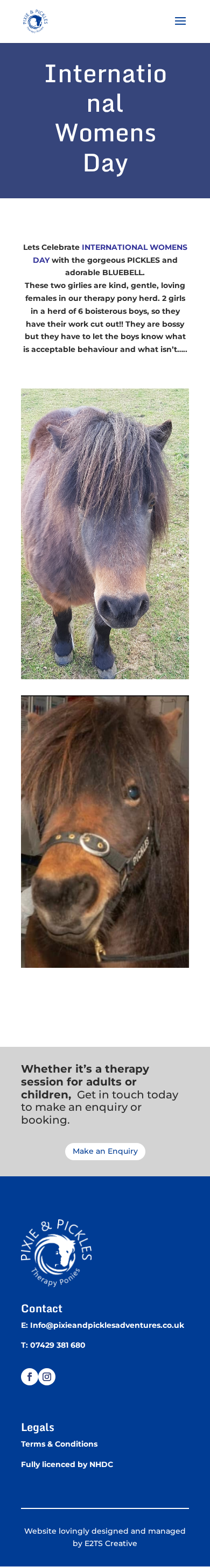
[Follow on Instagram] (46, 1376)
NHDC (101, 1464)
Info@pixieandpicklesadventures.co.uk (107, 1325)
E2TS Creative (111, 1543)
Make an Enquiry (105, 1151)
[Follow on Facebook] (29, 1376)
